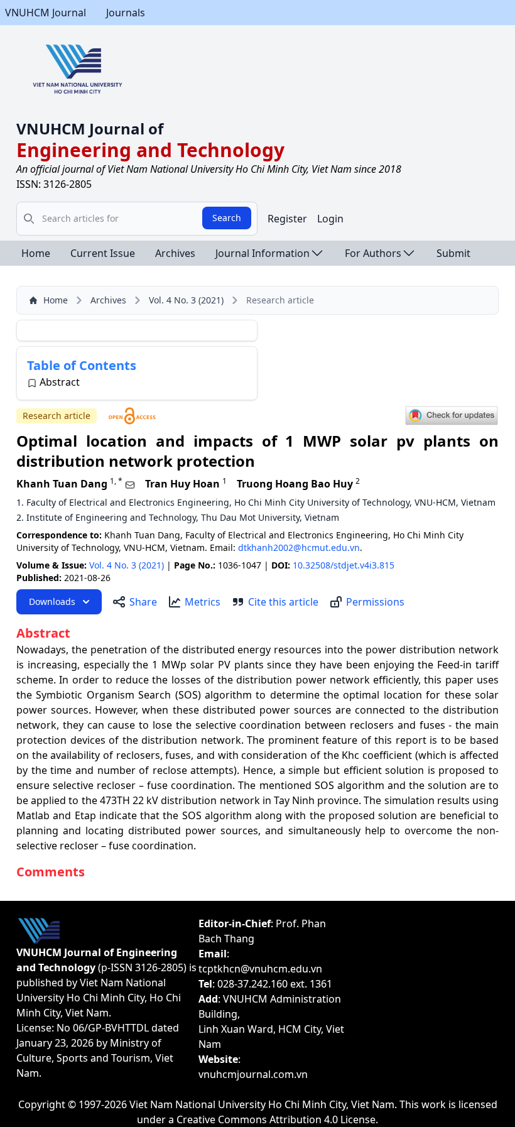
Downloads (52, 601)
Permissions (375, 602)
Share (143, 602)
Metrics (202, 602)
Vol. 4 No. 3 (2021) (186, 300)
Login (330, 219)
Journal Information (262, 253)
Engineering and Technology (150, 150)
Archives (175, 253)
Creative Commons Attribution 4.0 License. (277, 1119)
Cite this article (283, 602)
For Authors (373, 253)
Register (287, 219)
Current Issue (102, 253)
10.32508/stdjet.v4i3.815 (343, 565)
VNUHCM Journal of (89, 128)
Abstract (60, 382)
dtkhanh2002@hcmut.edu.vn (299, 547)
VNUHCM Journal (45, 12)
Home (35, 253)
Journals (125, 12)
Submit (453, 253)
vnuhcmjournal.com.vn (253, 1074)
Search (226, 218)
